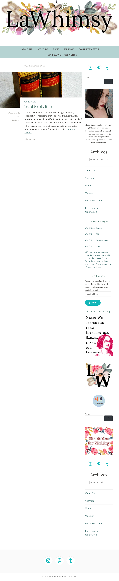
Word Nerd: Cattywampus (96, 240)
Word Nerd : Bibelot (40, 106)
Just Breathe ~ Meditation (61, 55)
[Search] (108, 81)
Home (56, 49)
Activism (42, 49)
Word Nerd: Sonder (93, 228)
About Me (26, 49)
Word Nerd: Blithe (93, 234)
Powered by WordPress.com (59, 577)
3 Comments (30, 139)
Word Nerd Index (89, 49)
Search (88, 77)
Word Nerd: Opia (92, 246)
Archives (98, 152)
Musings (69, 49)
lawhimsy (16, 120)
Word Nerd (30, 102)
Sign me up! (93, 302)
